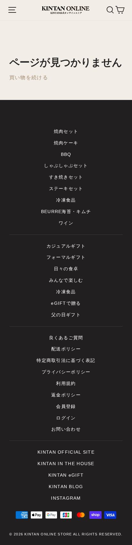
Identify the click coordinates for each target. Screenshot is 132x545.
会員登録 (66, 406)
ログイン (66, 418)
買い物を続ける (28, 77)
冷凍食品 (66, 200)
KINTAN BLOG (66, 486)
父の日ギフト (66, 314)
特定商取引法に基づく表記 (66, 360)
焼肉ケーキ (66, 143)
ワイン (66, 223)
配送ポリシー (66, 349)
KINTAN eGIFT (66, 475)
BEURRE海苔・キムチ (66, 211)
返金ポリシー (66, 395)
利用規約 (66, 383)
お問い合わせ (66, 429)
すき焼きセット (66, 177)
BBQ (66, 154)
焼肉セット (66, 131)
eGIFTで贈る (66, 303)
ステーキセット (66, 188)
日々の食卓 (66, 268)
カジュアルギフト (66, 246)
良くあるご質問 (66, 337)
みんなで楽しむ (66, 280)
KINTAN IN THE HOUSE (65, 463)
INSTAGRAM (66, 498)
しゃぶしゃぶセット (66, 165)
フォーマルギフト (66, 257)
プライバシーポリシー (66, 372)
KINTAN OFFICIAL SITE (66, 452)
